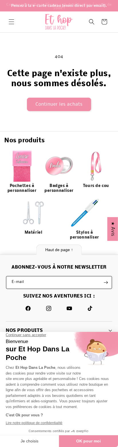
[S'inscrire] (105, 282)
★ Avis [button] (112, 229)
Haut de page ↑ (59, 249)
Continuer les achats (59, 104)
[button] (11, 21)
